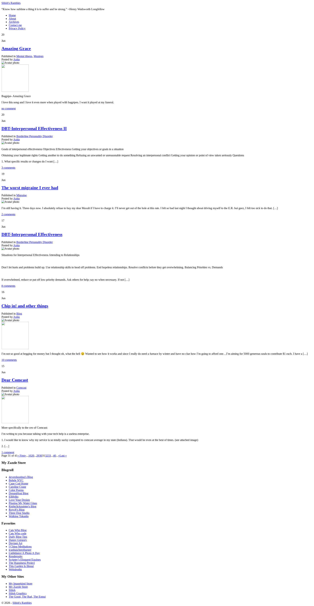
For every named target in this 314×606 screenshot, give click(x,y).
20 (32, 455)
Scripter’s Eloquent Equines (25, 559)
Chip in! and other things (24, 306)
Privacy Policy (17, 28)
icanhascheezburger (20, 549)
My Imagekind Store (20, 583)
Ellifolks (13, 496)
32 (46, 455)
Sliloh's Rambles (11, 3)
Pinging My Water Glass (23, 503)
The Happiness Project (22, 562)
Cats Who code (17, 533)
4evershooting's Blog (21, 477)
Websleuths (15, 569)
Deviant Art (15, 543)
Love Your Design (19, 499)
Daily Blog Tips (18, 536)
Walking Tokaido (19, 516)
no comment (8, 108)
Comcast (21, 387)
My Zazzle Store (18, 586)
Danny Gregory (18, 540)
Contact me (15, 25)
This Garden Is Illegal (21, 566)
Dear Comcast (14, 380)
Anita (16, 59)
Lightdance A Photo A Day (24, 553)
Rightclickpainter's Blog (22, 506)
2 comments (8, 214)
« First (21, 455)
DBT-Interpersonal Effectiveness (31, 234)
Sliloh (12, 590)
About (12, 18)
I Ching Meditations (20, 546)
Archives (14, 21)
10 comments (9, 359)
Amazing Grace (16, 48)
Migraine (21, 195)
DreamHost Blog (18, 493)
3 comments (8, 167)
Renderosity (16, 556)
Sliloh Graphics (18, 593)
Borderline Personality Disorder (34, 136)
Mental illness (24, 56)
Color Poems (16, 490)
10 (29, 455)
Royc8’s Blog (17, 509)
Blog (19, 313)
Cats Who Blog (18, 530)
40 (54, 455)
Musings (38, 56)
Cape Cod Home (18, 483)
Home (12, 15)
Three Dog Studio (19, 513)
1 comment (7, 452)
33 (49, 455)
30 (40, 455)
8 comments (8, 285)
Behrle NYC (16, 480)
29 (37, 455)
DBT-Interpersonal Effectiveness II (34, 128)
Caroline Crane (17, 486)
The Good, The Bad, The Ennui (27, 596)
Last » (63, 455)
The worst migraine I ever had (29, 187)
